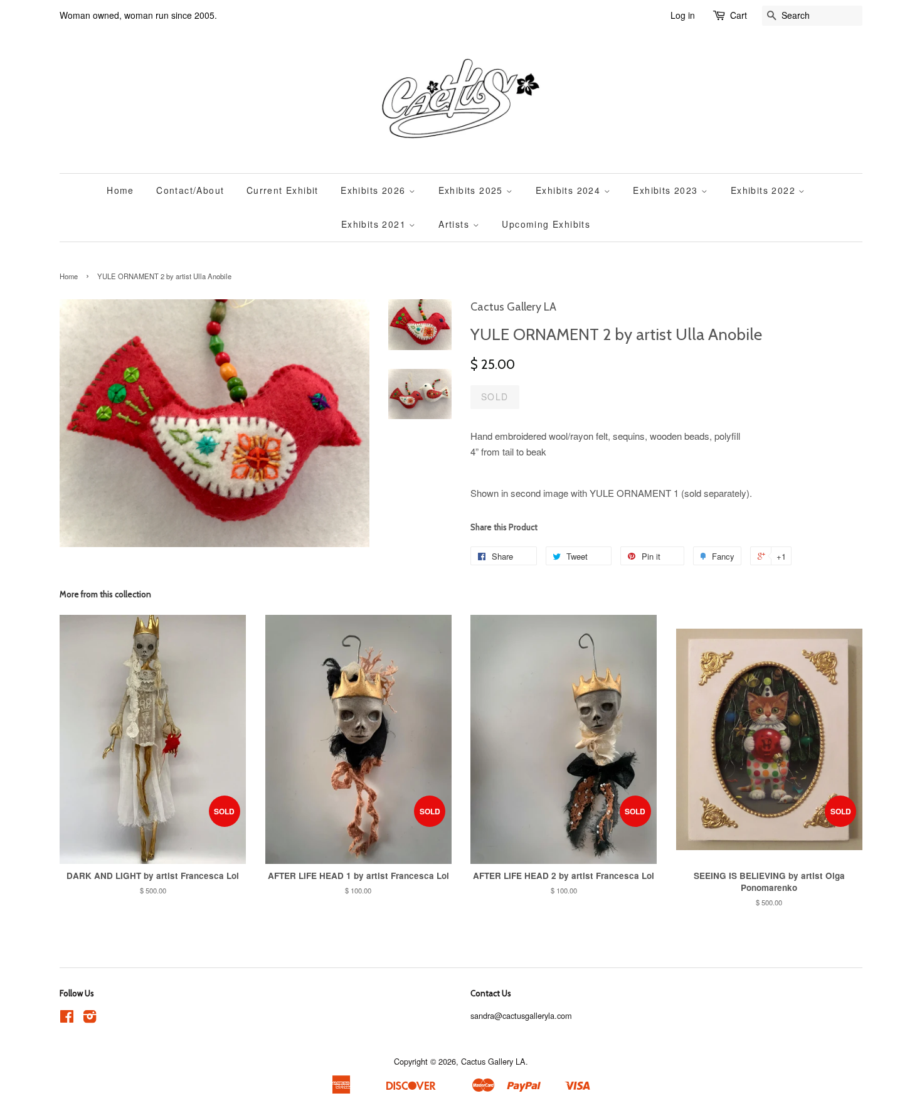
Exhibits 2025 (472, 190)
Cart (738, 15)
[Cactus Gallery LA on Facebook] (67, 1019)
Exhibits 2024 (570, 190)
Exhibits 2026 (375, 190)
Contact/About (190, 190)
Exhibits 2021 (375, 224)
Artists (455, 224)
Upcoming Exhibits (546, 224)
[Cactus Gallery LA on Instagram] (90, 1019)
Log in (682, 15)
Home (120, 190)
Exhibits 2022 (765, 190)
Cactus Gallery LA (493, 1061)
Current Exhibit (282, 190)
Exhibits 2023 (667, 190)
